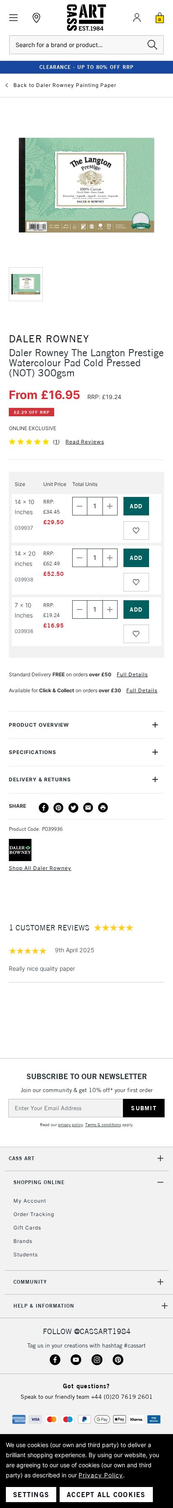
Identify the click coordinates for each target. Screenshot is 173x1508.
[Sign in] (137, 17)
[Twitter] (73, 808)
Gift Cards (27, 1227)
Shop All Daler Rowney (40, 868)
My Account (29, 1201)
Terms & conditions (103, 1124)
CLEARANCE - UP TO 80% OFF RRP (86, 67)
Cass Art (22, 1158)
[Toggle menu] (13, 17)
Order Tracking (33, 1214)
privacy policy (70, 1124)
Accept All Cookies (106, 1494)
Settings (31, 1494)
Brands (22, 1241)
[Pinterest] (58, 808)
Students (25, 1254)
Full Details (132, 674)
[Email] (88, 808)
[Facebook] (44, 808)
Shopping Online (39, 1182)
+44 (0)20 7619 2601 (122, 1396)
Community (30, 1282)
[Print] (103, 808)
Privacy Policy (101, 1475)
